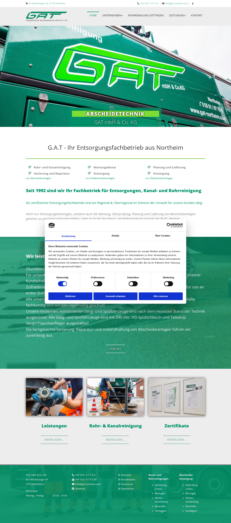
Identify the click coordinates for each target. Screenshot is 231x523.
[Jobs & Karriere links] (122, 15)
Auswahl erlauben (115, 296)
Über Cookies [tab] (162, 235)
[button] (115, 349)
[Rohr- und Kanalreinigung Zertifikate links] (185, 15)
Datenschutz (127, 488)
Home (93, 15)
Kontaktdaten (128, 479)
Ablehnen (70, 296)
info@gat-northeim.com (88, 484)
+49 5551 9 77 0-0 (149, 3)
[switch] (97, 283)
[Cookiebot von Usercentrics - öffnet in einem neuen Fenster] (169, 225)
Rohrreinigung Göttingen (146, 15)
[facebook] (192, 3)
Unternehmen (111, 15)
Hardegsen (160, 510)
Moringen (160, 493)
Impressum (127, 484)
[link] (112, 15)
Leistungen (176, 15)
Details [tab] (115, 235)
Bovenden (160, 506)
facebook (80, 488)
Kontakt (196, 15)
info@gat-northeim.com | (177, 3)
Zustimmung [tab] (68, 236)
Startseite (126, 474)
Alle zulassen (160, 296)
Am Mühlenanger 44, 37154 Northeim (46, 3)
